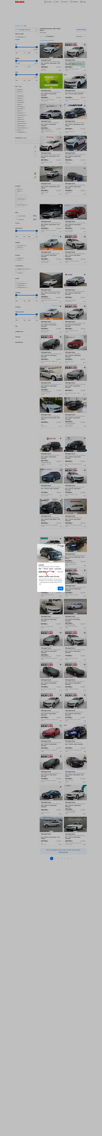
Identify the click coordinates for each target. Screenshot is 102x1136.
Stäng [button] (60, 588)
